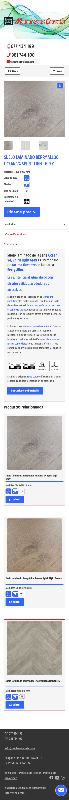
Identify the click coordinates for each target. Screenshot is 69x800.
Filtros (14, 71)
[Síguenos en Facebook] (51, 778)
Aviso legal (11, 773)
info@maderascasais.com (20, 748)
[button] (60, 85)
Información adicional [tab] (15, 234)
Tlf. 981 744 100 (14, 739)
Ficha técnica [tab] (10, 244)
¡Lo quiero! (14, 499)
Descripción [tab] (10, 224)
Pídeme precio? (22, 212)
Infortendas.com (14, 793)
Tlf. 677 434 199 (13, 733)
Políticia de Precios (30, 773)
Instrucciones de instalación (25, 390)
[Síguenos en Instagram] (62, 778)
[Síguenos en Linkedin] (57, 778)
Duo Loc (32, 376)
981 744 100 (23, 55)
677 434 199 (22, 46)
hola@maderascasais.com (22, 61)
